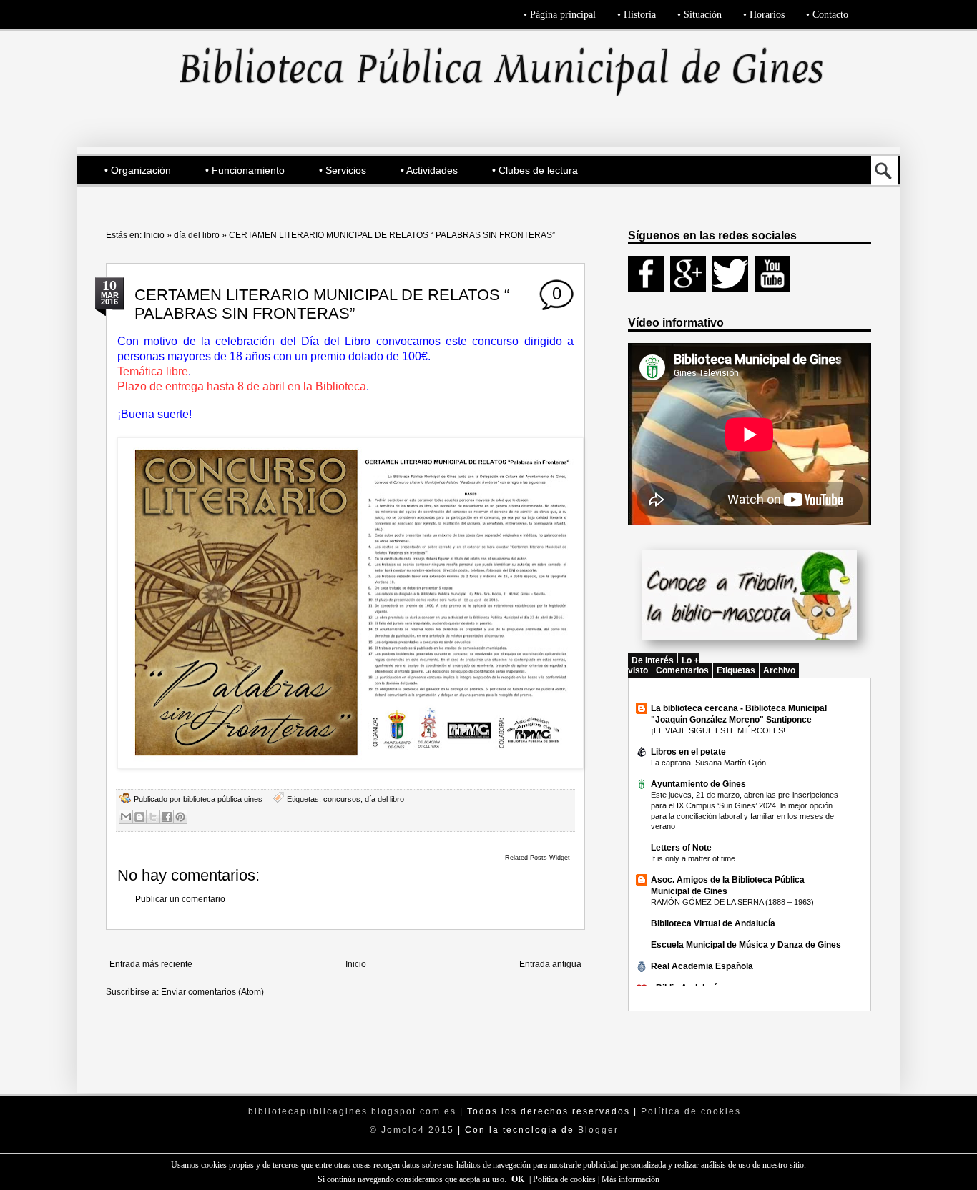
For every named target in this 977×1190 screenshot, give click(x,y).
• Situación (699, 14)
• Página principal (560, 14)
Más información (630, 1179)
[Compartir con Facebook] (166, 817)
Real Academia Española (702, 966)
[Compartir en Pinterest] (180, 817)
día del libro (197, 235)
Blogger (598, 1130)
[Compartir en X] (153, 817)
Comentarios (682, 670)
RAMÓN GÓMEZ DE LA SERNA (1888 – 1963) (732, 902)
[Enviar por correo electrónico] (126, 817)
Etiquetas (736, 670)
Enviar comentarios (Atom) (212, 992)
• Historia (636, 14)
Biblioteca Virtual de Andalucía (713, 923)
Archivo (779, 670)
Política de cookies (565, 1179)
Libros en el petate (688, 752)
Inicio (154, 235)
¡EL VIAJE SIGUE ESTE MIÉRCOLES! (718, 730)
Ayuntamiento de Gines (698, 784)
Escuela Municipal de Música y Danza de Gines (746, 945)
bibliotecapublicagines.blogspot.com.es (352, 1111)
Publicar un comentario (180, 899)
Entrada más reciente (150, 964)
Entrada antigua (550, 964)
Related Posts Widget (537, 857)
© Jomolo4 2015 (414, 1130)
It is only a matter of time (693, 858)
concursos (341, 799)
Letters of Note (681, 848)
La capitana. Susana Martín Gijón (708, 762)
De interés (653, 660)
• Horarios (764, 14)
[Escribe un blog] (139, 817)
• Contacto (827, 14)
